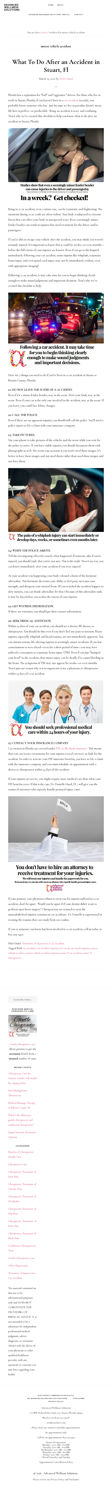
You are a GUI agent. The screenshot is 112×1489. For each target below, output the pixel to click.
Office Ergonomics (18, 1265)
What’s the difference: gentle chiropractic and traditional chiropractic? (21, 1120)
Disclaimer (74, 1479)
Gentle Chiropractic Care (21, 1258)
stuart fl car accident (71, 953)
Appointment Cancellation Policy (56, 1462)
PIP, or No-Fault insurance (71, 748)
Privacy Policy (57, 1479)
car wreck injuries (80, 948)
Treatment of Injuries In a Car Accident (43, 943)
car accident (71, 100)
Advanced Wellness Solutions (12, 7)
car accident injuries (47, 948)
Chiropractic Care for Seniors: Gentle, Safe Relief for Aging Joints (22, 1078)
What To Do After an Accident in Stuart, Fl (56, 66)
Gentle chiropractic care (22, 1044)
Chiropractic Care (17, 1164)
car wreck (64, 948)
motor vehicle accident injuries (42, 953)
